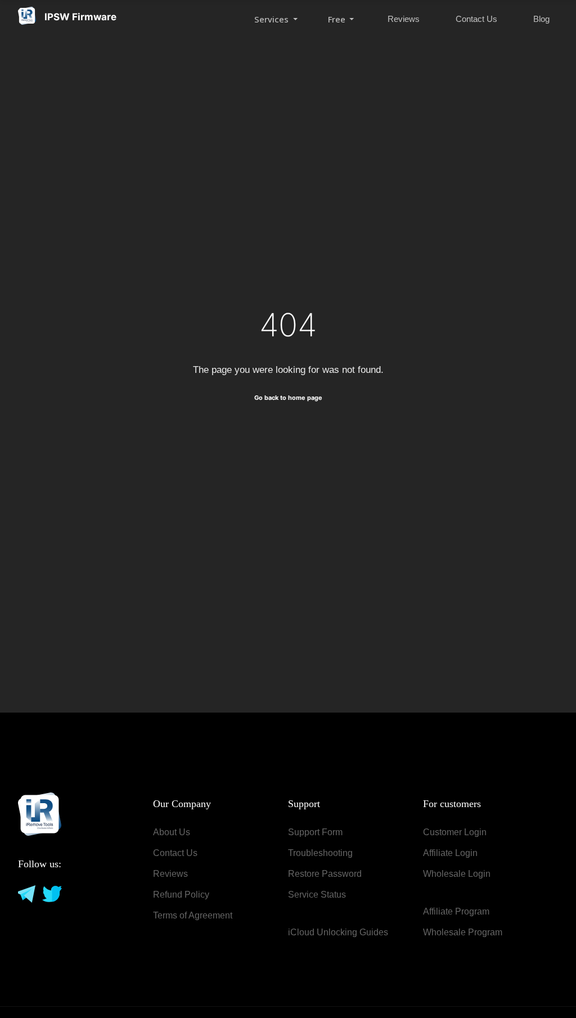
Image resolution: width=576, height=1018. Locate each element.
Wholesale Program (462, 932)
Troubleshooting (320, 853)
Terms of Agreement (192, 915)
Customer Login (455, 832)
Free (338, 19)
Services (272, 19)
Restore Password (325, 874)
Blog (541, 19)
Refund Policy (181, 894)
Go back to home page (288, 398)
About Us (171, 832)
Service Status (317, 894)
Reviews (404, 19)
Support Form (315, 832)
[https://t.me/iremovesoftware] (25, 893)
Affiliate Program (456, 911)
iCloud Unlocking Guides (338, 932)
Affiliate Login (450, 853)
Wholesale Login (456, 874)
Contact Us (476, 19)
